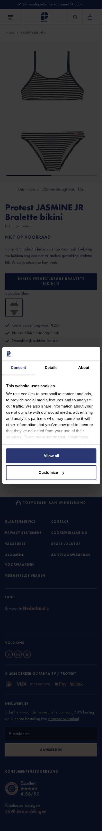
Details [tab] (51, 367)
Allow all (51, 456)
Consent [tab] (18, 367)
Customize (48, 472)
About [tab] (84, 367)
